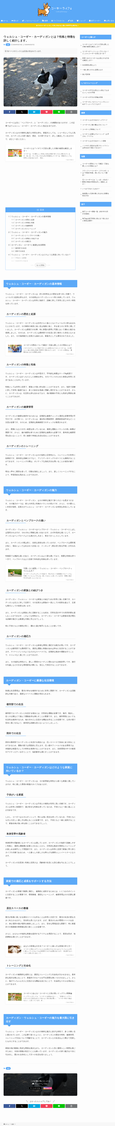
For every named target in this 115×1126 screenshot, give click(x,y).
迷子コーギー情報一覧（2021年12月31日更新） (95, 212)
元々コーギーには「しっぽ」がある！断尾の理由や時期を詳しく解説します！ (95, 181)
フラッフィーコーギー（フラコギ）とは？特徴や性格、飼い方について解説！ (95, 172)
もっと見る (40, 265)
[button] (9, 112)
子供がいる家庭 (20, 258)
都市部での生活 (20, 248)
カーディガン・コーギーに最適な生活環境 (28, 245)
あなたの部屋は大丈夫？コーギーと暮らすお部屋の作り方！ (47, 946)
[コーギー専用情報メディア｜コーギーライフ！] (57, 9)
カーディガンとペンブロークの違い (28, 235)
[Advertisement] (40, 184)
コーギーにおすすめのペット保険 (94, 141)
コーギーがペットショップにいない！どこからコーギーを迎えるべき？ (95, 52)
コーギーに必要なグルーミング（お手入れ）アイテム (95, 135)
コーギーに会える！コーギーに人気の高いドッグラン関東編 (47, 993)
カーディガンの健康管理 (24, 225)
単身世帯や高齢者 (21, 261)
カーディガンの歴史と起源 (24, 219)
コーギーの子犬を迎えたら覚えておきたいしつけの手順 (95, 91)
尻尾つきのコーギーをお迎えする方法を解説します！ (95, 59)
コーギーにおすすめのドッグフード (94, 120)
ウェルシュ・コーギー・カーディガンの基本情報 (31, 216)
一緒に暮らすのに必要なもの (92, 69)
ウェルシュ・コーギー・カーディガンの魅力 (29, 232)
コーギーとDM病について (91, 129)
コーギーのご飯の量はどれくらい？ (94, 125)
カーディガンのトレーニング (25, 228)
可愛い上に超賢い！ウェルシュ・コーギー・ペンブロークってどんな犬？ (47, 569)
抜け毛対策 (86, 74)
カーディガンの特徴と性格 (24, 222)
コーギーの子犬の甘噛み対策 (92, 97)
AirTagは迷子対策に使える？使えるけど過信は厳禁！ (95, 219)
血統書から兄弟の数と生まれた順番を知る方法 (95, 194)
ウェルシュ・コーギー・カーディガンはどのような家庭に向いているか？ (41, 254)
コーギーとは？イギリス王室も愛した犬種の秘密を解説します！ (47, 149)
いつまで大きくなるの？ (91, 188)
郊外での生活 (20, 251)
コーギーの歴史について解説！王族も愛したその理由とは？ (47, 345)
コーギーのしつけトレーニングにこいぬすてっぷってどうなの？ (95, 103)
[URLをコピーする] (71, 112)
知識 (8, 44)
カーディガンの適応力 (23, 241)
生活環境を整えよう (89, 65)
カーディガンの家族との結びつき (27, 238)
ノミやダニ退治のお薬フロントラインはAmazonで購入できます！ (95, 146)
